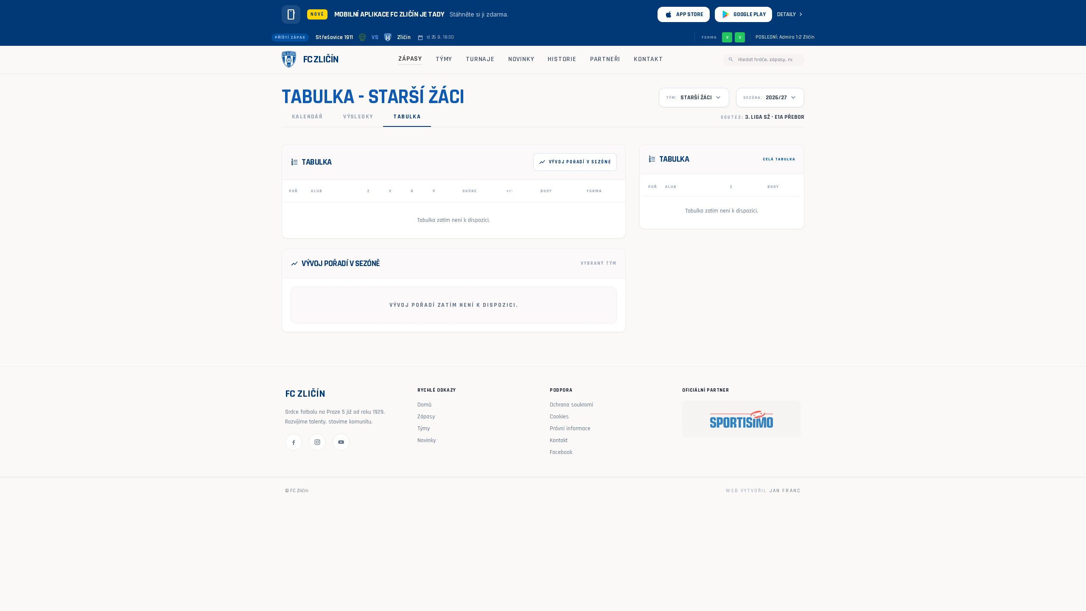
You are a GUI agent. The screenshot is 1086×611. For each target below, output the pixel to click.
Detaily (790, 14)
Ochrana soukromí (571, 405)
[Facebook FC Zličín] (293, 442)
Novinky (521, 59)
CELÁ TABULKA (779, 159)
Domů (424, 405)
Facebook (561, 452)
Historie (562, 59)
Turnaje (480, 59)
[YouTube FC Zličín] (341, 442)
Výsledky (358, 117)
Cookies (559, 416)
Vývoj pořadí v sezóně (575, 162)
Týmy (444, 59)
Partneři (605, 59)
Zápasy (410, 58)
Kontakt (648, 59)
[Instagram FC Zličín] (317, 442)
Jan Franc (785, 491)
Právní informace (570, 428)
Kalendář (307, 117)
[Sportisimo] (741, 419)
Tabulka (407, 117)
